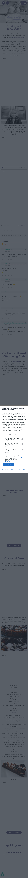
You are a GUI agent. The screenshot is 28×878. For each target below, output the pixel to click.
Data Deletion (5, 469)
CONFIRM (8, 464)
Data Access (14, 469)
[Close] (25, 408)
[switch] (22, 439)
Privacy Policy (22, 469)
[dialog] (14, 439)
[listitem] (14, 435)
